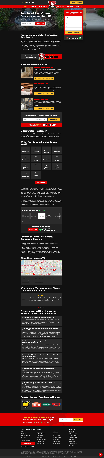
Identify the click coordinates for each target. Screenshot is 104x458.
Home (25, 6)
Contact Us (79, 6)
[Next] (60, 216)
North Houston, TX (26, 280)
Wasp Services (40, 443)
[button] (41, 267)
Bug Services (40, 435)
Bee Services (56, 433)
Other (68, 29)
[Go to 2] (40, 307)
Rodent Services (56, 441)
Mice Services (56, 439)
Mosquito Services (57, 437)
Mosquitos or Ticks (71, 26)
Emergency (34, 6)
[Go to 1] (38, 307)
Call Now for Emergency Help (45, 78)
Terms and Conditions (25, 435)
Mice (68, 17)
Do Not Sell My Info (61, 456)
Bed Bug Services (41, 433)
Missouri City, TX (39, 282)
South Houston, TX (52, 278)
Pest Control (43, 6)
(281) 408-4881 (31, 2)
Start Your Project (41, 182)
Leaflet (60, 274)
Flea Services (40, 437)
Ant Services (61, 6)
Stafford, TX (38, 280)
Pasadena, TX (51, 280)
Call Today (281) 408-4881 (27, 446)
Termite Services (56, 443)
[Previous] (23, 216)
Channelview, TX (25, 282)
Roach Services (56, 435)
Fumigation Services (41, 439)
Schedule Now (54, 119)
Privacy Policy (24, 437)
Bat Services (55, 431)
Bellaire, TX (24, 278)
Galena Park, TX (39, 278)
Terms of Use (68, 456)
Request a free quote (76, 2)
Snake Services (40, 441)
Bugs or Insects (70, 20)
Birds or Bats (70, 23)
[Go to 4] (43, 307)
